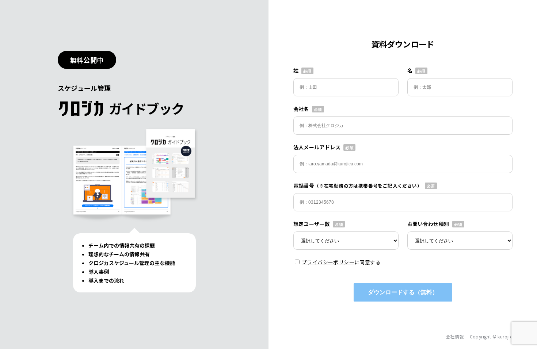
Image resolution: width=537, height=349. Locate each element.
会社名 (301, 108)
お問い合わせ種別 (428, 223)
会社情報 (455, 336)
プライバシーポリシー (328, 262)
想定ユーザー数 (311, 223)
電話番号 (357, 185)
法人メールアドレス (317, 147)
